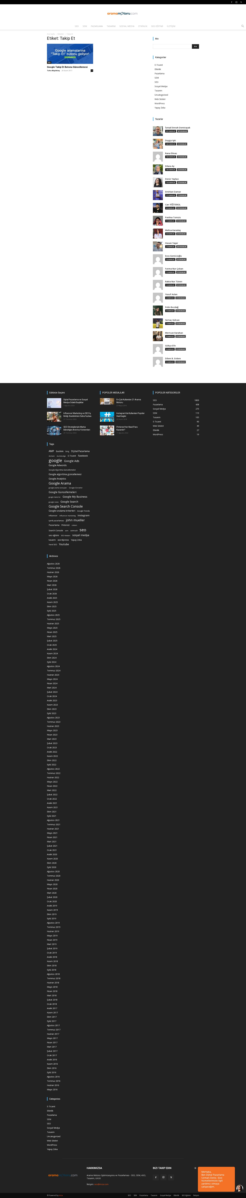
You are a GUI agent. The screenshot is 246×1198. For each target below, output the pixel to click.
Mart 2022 (52, 790)
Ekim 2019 (52, 914)
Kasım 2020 (52, 858)
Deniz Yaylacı (172, 179)
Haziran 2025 (53, 623)
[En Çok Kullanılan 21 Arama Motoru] (107, 401)
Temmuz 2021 (53, 824)
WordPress (160, 103)
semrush (74, 530)
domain (52, 456)
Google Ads (71, 460)
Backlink (59, 451)
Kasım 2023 (52, 704)
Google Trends (83, 511)
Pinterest (65, 525)
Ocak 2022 (52, 798)
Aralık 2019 (52, 905)
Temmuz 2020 (53, 875)
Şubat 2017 (52, 1051)
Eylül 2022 (51, 764)
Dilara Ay (169, 166)
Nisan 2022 (52, 786)
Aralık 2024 (52, 649)
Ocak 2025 (52, 645)
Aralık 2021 (52, 803)
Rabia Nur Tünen (173, 281)
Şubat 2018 (52, 999)
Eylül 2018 (51, 969)
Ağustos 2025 (53, 615)
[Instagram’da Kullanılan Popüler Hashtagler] (107, 417)
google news (54, 502)
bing (67, 451)
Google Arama (60, 483)
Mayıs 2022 (52, 781)
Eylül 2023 (51, 713)
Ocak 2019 (52, 952)
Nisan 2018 (52, 991)
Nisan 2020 (52, 888)
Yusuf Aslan (171, 294)
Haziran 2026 (53, 572)
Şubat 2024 (52, 692)
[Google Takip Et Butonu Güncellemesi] (70, 54)
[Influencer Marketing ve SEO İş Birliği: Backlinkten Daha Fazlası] (54, 417)
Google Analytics (57, 478)
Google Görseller (76, 488)
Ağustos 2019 (53, 922)
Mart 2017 (52, 1046)
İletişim (171, 26)
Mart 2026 (52, 585)
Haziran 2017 (53, 1034)
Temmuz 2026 (53, 568)
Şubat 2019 (52, 948)
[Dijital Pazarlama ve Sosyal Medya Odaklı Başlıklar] (54, 403)
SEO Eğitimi (157, 26)
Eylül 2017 (51, 1021)
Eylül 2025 (51, 610)
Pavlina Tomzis (173, 217)
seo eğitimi (54, 535)
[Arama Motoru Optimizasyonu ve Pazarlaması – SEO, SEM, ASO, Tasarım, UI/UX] (123, 14)
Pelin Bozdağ (171, 307)
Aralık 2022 (52, 751)
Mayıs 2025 (52, 627)
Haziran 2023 (53, 726)
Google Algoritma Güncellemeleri (62, 470)
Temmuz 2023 (53, 721)
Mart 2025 (52, 636)
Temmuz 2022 (53, 773)
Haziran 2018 (53, 982)
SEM (85, 26)
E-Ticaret (159, 65)
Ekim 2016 (52, 1068)
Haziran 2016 (53, 1085)
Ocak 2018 (52, 1004)
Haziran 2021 (53, 828)
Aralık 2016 (52, 1059)
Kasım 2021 (52, 807)
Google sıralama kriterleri (62, 510)
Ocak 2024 (52, 696)
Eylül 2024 (51, 662)
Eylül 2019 (51, 918)
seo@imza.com (101, 1184)
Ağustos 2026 (53, 563)
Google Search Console (66, 506)
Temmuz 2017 (53, 1029)
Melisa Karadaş (173, 230)
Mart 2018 (52, 995)
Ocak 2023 (52, 747)
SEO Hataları (65, 535)
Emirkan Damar (173, 191)
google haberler (55, 497)
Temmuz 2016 (53, 1081)
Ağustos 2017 (53, 1025)
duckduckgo (61, 456)
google (55, 460)
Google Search (69, 501)
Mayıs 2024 (52, 679)
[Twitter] (241, 2)
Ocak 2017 (52, 1055)
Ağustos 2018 (53, 974)
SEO (77, 26)
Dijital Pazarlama (80, 451)
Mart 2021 (52, 841)
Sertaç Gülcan (172, 320)
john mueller (75, 520)
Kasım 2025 (52, 602)
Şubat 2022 (52, 794)
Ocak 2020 (52, 901)
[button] (242, 26)
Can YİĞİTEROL (173, 204)
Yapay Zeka (160, 107)
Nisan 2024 (52, 683)
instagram (84, 515)
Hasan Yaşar (171, 243)
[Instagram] (236, 2)
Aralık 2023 (52, 700)
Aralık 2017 (52, 1008)
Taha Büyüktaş (53, 70)
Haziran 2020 (53, 880)
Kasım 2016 (52, 1063)
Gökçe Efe (170, 345)
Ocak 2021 (52, 850)
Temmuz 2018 (53, 978)
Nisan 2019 (52, 940)
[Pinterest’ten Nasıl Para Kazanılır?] (107, 430)
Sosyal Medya (126, 26)
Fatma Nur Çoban (174, 268)
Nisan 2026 (52, 580)
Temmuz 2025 (53, 619)
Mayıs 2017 (52, 1038)
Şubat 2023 (52, 743)
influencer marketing (67, 516)
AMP (51, 451)
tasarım (52, 540)
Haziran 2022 (53, 777)
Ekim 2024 (52, 657)
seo (83, 529)
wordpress (63, 539)
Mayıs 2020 (52, 884)
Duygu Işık (170, 140)
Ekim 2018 (52, 965)
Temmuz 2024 (53, 670)
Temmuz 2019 (53, 927)
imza (61, 1195)
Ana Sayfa (51, 34)
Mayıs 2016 (52, 1089)
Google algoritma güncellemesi (65, 474)
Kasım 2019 (52, 910)
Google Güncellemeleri (62, 492)
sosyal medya (80, 535)
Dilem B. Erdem (173, 358)
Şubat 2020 (52, 897)
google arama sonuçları (58, 488)
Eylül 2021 (51, 816)
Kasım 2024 (52, 653)
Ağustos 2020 (53, 871)
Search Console (56, 530)
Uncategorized (161, 94)
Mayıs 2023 (52, 730)
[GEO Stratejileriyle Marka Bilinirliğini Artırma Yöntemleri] (54, 430)
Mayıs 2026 (52, 576)
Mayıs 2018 (52, 987)
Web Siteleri (160, 99)
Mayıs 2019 (52, 935)
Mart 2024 (52, 687)
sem (66, 531)
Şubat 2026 (52, 589)
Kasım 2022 (52, 756)
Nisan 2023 (52, 734)
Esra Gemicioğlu (173, 256)
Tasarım (111, 26)
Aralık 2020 (52, 854)
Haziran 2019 (53, 931)
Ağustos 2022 (53, 769)
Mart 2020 (52, 892)
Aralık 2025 (52, 598)
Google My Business (75, 496)
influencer (53, 515)
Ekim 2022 (52, 760)
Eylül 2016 (51, 1072)
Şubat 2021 (52, 845)
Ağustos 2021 (53, 820)
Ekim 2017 (52, 1016)
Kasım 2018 (52, 961)
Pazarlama (97, 26)
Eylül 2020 (51, 867)
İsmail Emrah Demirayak (177, 127)
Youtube (64, 544)
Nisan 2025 (52, 632)
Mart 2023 (52, 739)
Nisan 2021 (52, 837)
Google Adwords (58, 465)
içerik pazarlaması (56, 520)
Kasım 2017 (52, 1012)
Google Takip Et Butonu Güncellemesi (67, 67)
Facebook (83, 455)
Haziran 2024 (53, 674)
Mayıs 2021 (52, 833)
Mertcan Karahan (174, 332)
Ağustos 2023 (53, 717)
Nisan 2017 (52, 1042)
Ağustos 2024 (53, 666)
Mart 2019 (52, 944)
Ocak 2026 (52, 593)
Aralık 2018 (52, 957)
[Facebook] (231, 2)
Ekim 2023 (52, 709)
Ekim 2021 (52, 811)
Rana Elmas (171, 153)
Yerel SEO (53, 544)
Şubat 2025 (52, 640)
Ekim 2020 (52, 863)
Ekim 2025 (52, 606)
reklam (74, 525)
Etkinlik (142, 26)
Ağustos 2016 (53, 1076)
